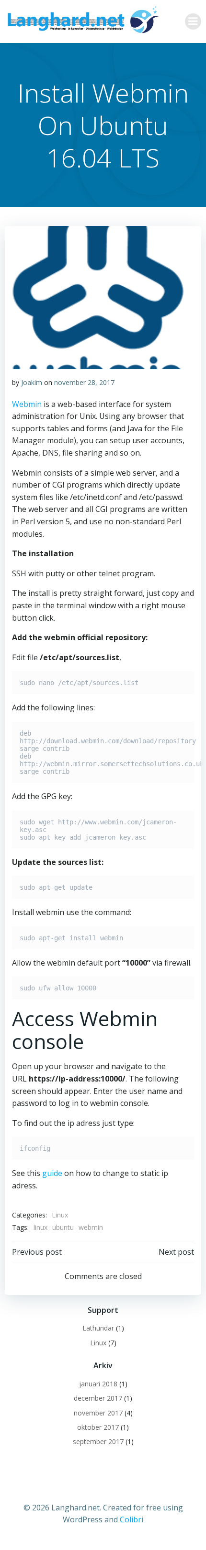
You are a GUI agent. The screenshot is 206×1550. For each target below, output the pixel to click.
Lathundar (98, 1327)
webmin (91, 1227)
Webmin (27, 404)
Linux (60, 1214)
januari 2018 (98, 1383)
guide (52, 1173)
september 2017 (98, 1441)
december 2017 (98, 1398)
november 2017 (98, 1412)
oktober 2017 (98, 1427)
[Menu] (193, 21)
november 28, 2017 (84, 382)
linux (40, 1227)
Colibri (131, 1519)
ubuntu (63, 1227)
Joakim (31, 382)
